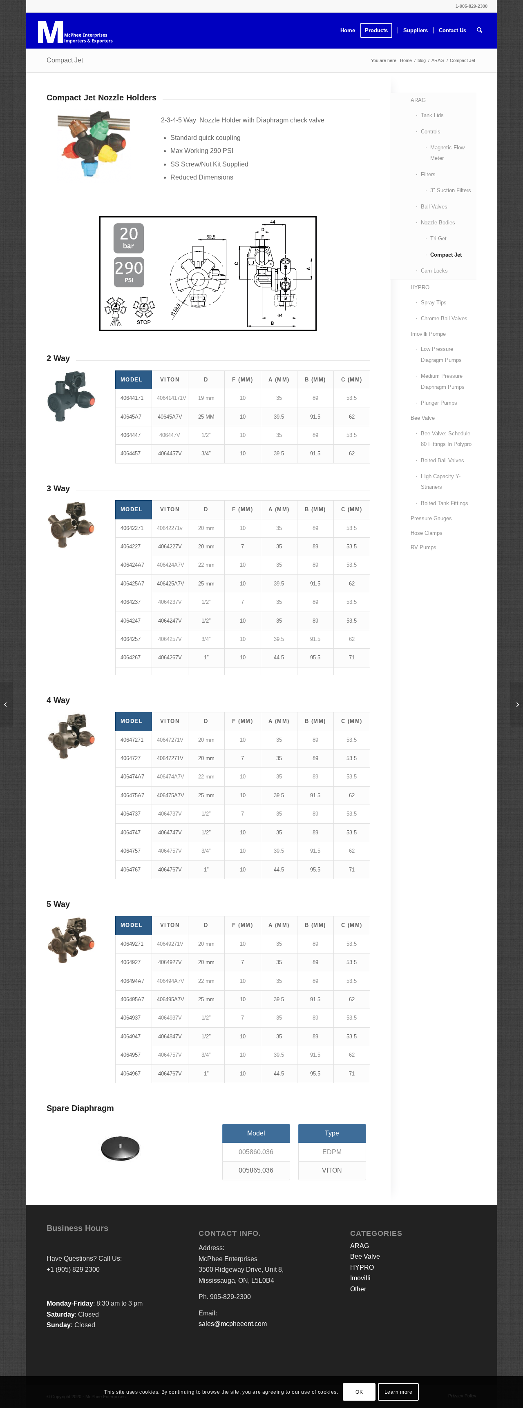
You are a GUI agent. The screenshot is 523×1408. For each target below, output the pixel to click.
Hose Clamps (427, 533)
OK (359, 1392)
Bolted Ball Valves (442, 460)
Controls (430, 132)
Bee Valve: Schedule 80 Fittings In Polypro (446, 438)
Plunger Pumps (439, 403)
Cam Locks (434, 271)
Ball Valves (434, 207)
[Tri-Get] (6, 704)
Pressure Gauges (431, 518)
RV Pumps (423, 547)
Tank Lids (432, 115)
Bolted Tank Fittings (444, 503)
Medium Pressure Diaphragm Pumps (443, 381)
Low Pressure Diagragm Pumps (441, 354)
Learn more (398, 1392)
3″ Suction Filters (450, 190)
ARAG (418, 100)
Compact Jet (65, 60)
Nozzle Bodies (438, 223)
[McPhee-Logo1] (75, 31)
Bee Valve (423, 418)
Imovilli (360, 1278)
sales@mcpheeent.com (233, 1323)
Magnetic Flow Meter (447, 152)
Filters (428, 174)
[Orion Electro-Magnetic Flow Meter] (516, 704)
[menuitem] (347, 31)
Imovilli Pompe (428, 334)
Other (358, 1289)
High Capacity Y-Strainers (440, 481)
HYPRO (420, 287)
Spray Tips (434, 302)
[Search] (479, 31)
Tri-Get (438, 238)
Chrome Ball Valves (444, 318)
